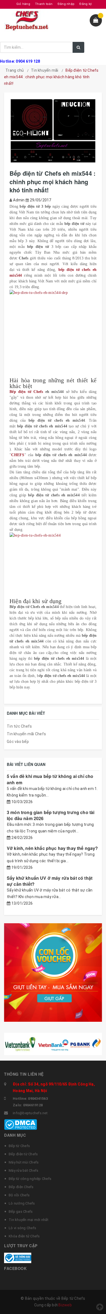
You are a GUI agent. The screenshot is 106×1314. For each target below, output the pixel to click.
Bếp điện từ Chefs (26, 392)
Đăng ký (85, 4)
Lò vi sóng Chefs (22, 1228)
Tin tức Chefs (19, 726)
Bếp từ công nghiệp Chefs (30, 1179)
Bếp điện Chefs (21, 1187)
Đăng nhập (66, 4)
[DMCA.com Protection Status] (20, 1124)
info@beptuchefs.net (30, 1113)
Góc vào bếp (18, 741)
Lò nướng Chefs (22, 1203)
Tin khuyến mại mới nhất (28, 1220)
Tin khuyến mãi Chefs (26, 734)
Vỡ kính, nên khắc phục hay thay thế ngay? (52, 848)
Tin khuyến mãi (44, 70)
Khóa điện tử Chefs (24, 1236)
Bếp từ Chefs (19, 1146)
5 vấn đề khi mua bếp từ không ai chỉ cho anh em (50, 779)
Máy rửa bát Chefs (23, 1170)
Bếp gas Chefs (21, 1211)
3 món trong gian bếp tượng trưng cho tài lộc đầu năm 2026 (50, 815)
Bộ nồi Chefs (19, 1195)
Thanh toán (44, 4)
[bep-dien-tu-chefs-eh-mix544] (53, 565)
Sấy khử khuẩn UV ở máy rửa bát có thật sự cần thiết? (49, 881)
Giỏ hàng (23, 4)
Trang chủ (14, 70)
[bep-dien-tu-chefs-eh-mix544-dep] (53, 333)
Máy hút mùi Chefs (24, 1162)
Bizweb (65, 1305)
